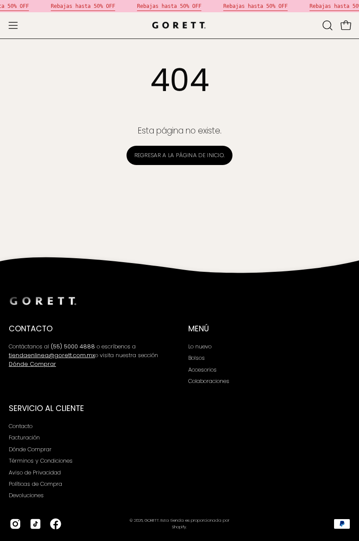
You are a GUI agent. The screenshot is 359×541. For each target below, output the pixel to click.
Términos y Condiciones (41, 460)
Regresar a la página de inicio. (179, 155)
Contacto (20, 426)
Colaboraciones (208, 381)
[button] (326, 25)
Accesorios (202, 369)
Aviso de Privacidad (35, 472)
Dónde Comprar (30, 449)
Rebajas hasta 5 (74, 6)
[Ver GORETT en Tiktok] (35, 523)
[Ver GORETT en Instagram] (15, 523)
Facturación (24, 437)
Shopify (179, 527)
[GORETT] (179, 25)
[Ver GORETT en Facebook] (55, 523)
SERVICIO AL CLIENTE (46, 408)
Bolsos (196, 358)
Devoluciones (26, 495)
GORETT (151, 520)
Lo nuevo (199, 346)
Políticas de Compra (35, 483)
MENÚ (198, 329)
